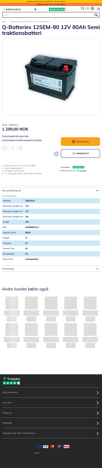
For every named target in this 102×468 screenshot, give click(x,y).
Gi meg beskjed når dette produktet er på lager (22, 140)
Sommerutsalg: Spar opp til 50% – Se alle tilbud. (46, 1)
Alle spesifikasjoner (11, 190)
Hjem (4, 22)
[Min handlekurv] (92, 8)
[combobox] (51, 15)
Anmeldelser (8, 268)
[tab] (51, 190)
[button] (46, 116)
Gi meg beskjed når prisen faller (15, 136)
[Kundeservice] (82, 9)
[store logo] (11, 9)
